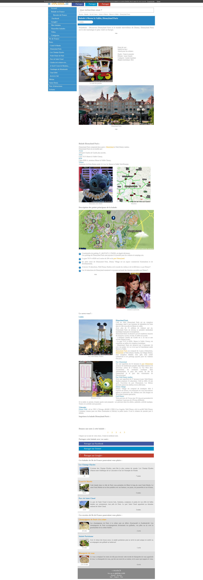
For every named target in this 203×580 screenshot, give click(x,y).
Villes (53, 32)
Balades (113, 575)
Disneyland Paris (121, 351)
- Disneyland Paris (55, 49)
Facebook (55, 18)
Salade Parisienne (86, 536)
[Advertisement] (116, 39)
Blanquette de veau (86, 553)
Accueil (54, 8)
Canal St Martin (85, 481)
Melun (51, 79)
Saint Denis (53, 83)
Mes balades (56, 25)
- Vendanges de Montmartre (58, 69)
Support (116, 577)
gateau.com (120, 573)
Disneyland (110, 147)
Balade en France (57, 12)
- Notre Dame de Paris (56, 56)
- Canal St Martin (55, 45)
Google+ (54, 22)
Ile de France (54, 39)
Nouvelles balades (58, 29)
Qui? (111, 577)
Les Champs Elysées (87, 465)
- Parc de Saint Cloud (56, 59)
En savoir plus (150, 1)
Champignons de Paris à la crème (92, 519)
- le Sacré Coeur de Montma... (59, 66)
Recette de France (60, 15)
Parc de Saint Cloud (87, 498)
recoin (60, 3)
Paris (51, 42)
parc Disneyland (118, 258)
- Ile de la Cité (54, 76)
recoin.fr (117, 570)
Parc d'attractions (55, 86)
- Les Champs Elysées (56, 52)
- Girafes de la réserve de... (58, 62)
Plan (121, 577)
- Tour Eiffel (53, 73)
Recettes (119, 575)
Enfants (52, 89)
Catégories (55, 35)
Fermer (158, 1)
